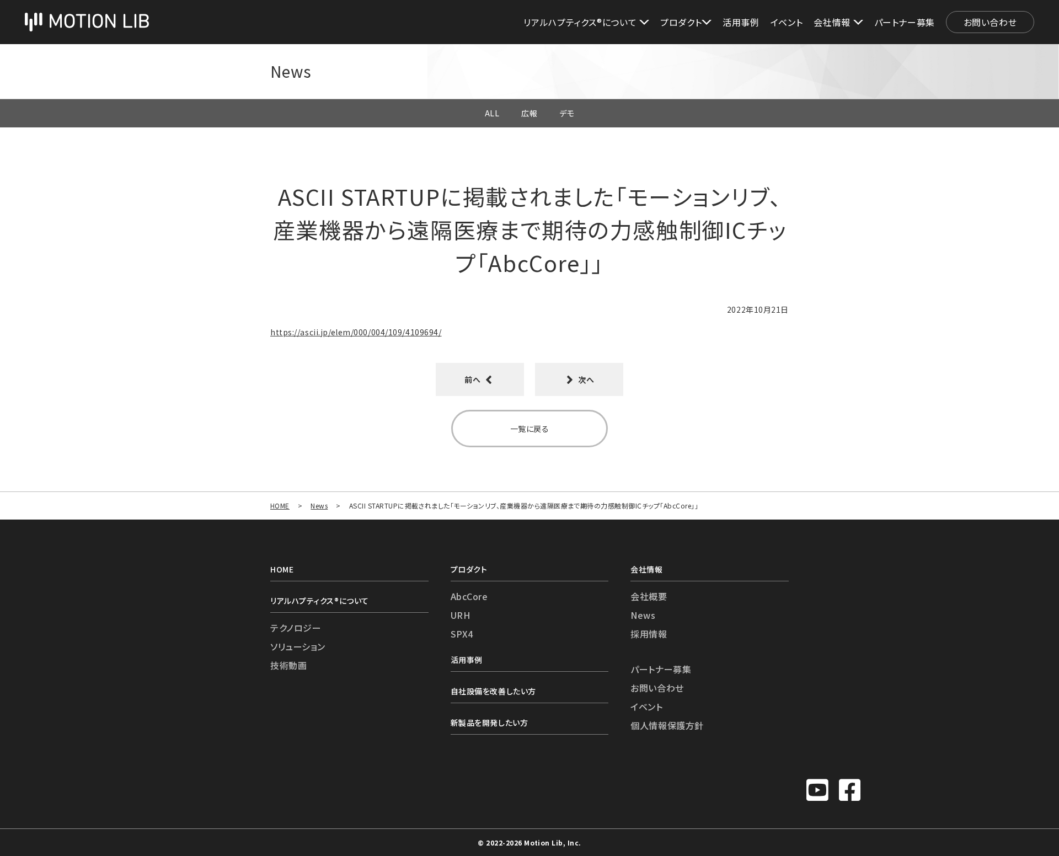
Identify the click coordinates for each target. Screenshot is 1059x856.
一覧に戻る (529, 428)
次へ (585, 379)
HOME (280, 505)
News (319, 505)
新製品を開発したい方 (489, 722)
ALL (492, 113)
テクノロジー (295, 627)
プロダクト (469, 569)
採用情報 (648, 633)
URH (460, 615)
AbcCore (469, 596)
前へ (473, 379)
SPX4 (462, 633)
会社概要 (648, 596)
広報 (529, 113)
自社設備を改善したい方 (493, 691)
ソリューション (297, 646)
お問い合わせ (990, 22)
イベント (787, 22)
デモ (566, 113)
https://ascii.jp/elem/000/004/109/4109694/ (356, 332)
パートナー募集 (904, 22)
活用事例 (741, 22)
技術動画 (288, 665)
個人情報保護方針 (666, 725)
